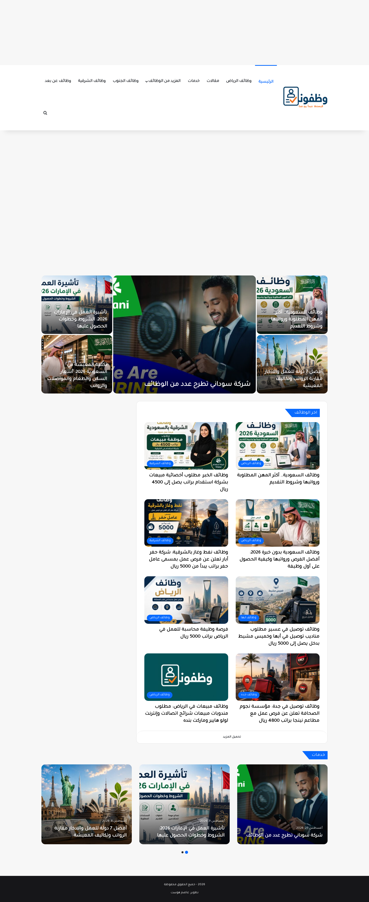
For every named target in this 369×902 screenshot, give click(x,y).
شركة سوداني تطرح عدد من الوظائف (284, 835)
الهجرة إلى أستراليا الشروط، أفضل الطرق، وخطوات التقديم (76, 319)
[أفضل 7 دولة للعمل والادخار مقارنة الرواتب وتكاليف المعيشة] (86, 804)
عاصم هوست (180, 892)
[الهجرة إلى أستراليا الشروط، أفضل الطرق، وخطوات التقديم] (75, 304)
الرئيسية (266, 82)
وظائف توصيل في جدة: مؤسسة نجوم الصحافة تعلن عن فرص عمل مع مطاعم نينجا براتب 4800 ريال (280, 713)
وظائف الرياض (239, 81)
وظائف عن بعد (58, 81)
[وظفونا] (305, 97)
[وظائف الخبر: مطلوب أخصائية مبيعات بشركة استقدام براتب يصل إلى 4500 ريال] (183, 334)
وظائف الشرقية (92, 81)
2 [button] (182, 852)
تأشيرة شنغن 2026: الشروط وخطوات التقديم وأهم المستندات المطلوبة (291, 319)
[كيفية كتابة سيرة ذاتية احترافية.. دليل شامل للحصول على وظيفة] (290, 364)
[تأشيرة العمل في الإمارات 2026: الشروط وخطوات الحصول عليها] (184, 804)
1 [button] (186, 852)
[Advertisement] (184, 31)
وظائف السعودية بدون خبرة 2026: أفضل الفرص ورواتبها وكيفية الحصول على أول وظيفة (279, 559)
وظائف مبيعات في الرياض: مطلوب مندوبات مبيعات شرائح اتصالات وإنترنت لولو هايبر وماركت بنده (186, 713)
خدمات (194, 81)
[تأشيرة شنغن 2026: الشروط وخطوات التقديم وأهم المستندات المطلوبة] (290, 304)
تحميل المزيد (232, 737)
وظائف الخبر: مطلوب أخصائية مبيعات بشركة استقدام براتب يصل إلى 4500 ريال (188, 482)
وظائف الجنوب (126, 81)
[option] (183, 334)
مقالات (213, 81)
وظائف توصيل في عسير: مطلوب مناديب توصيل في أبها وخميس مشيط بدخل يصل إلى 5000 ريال (279, 636)
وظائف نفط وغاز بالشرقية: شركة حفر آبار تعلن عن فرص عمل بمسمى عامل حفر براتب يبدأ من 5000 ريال (188, 559)
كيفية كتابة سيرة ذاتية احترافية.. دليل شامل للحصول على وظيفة (298, 379)
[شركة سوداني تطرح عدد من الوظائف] (282, 804)
